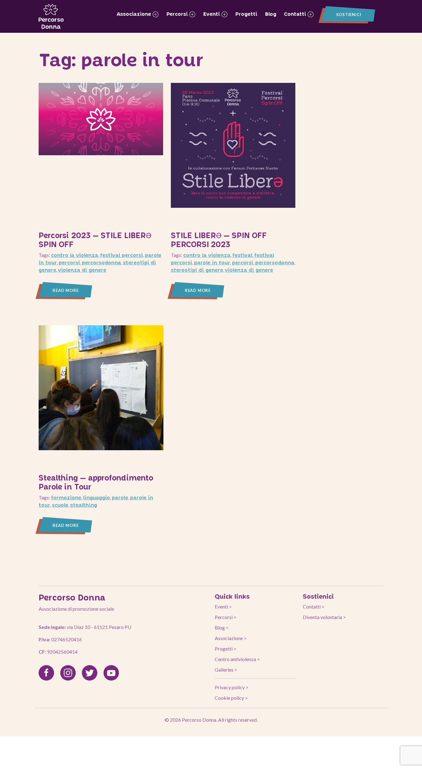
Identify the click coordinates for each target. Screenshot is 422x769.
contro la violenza (74, 255)
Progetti (246, 14)
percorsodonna (101, 262)
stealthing (83, 505)
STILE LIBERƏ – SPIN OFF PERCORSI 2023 (219, 240)
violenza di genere (82, 270)
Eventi (212, 14)
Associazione (135, 14)
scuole (60, 505)
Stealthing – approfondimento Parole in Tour (96, 482)
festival (242, 255)
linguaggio (96, 497)
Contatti (296, 14)
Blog (270, 14)
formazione (66, 497)
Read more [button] (65, 290)
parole (120, 497)
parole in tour (212, 262)
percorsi (69, 262)
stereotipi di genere (197, 270)
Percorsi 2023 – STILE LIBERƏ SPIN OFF (95, 240)
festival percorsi (121, 255)
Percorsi (178, 14)
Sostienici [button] (348, 14)
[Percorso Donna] (51, 16)
